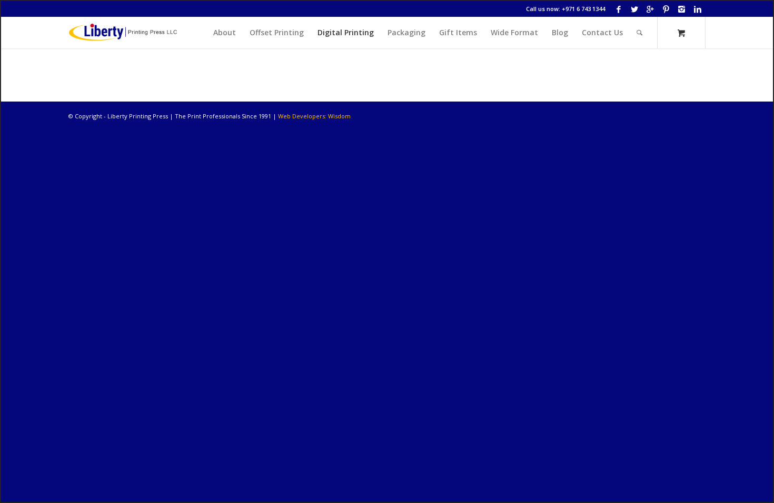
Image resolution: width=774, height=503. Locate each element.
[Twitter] (634, 9)
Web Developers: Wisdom (314, 116)
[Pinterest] (665, 9)
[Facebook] (618, 9)
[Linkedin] (698, 9)
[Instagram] (681, 9)
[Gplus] (650, 9)
